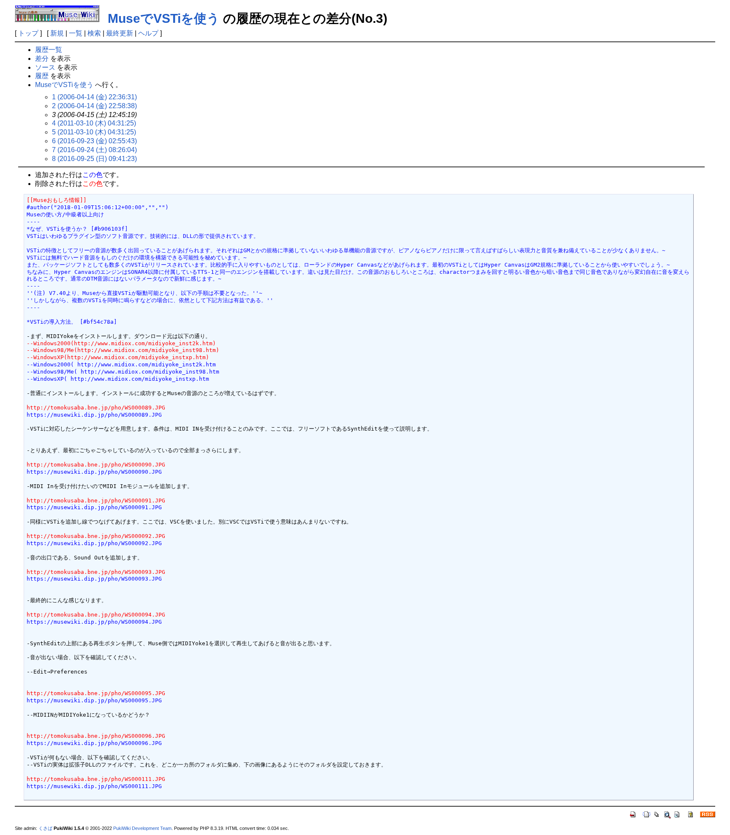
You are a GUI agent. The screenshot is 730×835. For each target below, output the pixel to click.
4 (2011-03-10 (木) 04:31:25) (94, 123)
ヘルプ (148, 33)
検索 (94, 33)
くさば (45, 828)
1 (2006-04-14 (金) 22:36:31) (94, 97)
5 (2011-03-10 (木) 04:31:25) (94, 132)
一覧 (75, 33)
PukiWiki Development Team (142, 828)
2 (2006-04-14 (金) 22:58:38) (94, 105)
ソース (45, 67)
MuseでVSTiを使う (164, 18)
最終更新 (119, 33)
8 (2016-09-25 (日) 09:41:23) (94, 158)
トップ (28, 33)
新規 (57, 33)
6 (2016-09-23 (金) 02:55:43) (94, 141)
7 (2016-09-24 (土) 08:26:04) (94, 149)
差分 (42, 58)
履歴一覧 (48, 49)
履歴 (42, 75)
